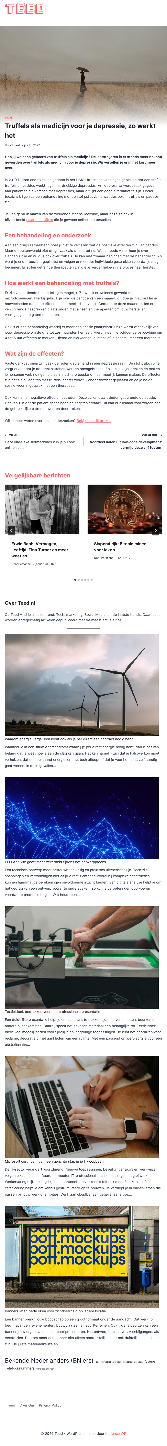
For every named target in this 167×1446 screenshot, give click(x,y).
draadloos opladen (133, 1362)
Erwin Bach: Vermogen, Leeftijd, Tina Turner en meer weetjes (39, 549)
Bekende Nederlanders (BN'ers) (49, 1360)
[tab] (75, 580)
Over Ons (27, 1405)
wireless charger (45, 1368)
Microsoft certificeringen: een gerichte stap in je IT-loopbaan (54, 1161)
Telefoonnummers (19, 1368)
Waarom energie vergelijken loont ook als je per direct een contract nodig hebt (69, 739)
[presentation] (42, 509)
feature (150, 1361)
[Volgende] (155, 530)
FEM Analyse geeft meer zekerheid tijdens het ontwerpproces (55, 862)
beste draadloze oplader (108, 1362)
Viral (9, 117)
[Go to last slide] (11, 530)
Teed (11, 1405)
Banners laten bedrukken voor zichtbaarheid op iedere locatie (55, 1311)
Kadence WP (115, 1434)
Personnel (24, 564)
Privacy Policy (50, 1405)
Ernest (16, 145)
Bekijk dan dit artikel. (94, 421)
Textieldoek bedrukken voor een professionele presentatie (52, 1012)
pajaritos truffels (39, 220)
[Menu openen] (158, 8)
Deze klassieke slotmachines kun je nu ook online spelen (40, 441)
